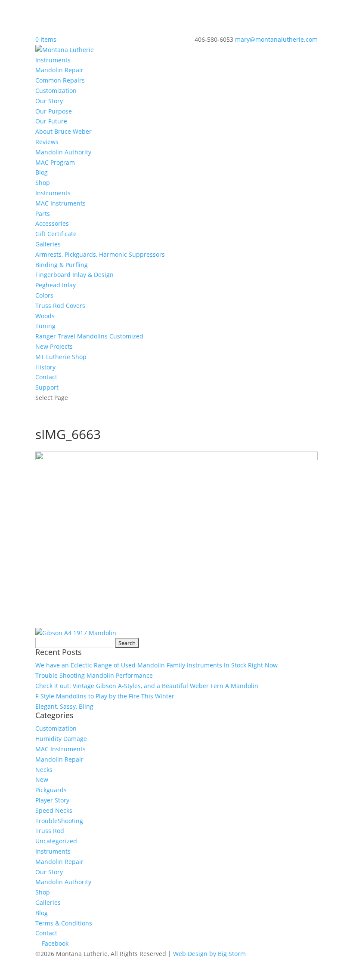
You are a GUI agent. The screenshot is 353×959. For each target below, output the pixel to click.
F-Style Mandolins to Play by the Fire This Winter (104, 696)
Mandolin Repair (59, 70)
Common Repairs (60, 80)
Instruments (53, 60)
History (45, 367)
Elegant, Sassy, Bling (64, 706)
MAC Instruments (60, 203)
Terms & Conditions (63, 923)
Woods (45, 316)
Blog (41, 172)
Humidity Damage (61, 739)
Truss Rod (49, 831)
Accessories (52, 223)
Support (47, 387)
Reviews (47, 142)
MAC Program (55, 162)
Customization (56, 90)
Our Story (49, 101)
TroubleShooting (59, 821)
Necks (44, 769)
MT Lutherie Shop (61, 357)
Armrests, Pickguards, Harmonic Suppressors (100, 254)
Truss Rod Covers (60, 305)
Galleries (48, 244)
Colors (44, 295)
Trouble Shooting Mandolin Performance (94, 675)
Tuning (45, 326)
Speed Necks (53, 810)
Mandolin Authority (63, 152)
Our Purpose (53, 111)
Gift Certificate (56, 234)
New (41, 779)
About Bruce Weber (63, 131)
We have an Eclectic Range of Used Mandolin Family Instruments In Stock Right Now (156, 665)
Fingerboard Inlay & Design (74, 274)
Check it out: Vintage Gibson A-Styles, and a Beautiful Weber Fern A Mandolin (146, 686)
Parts (42, 213)
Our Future (51, 121)
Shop (42, 182)
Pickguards (51, 790)
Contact (46, 377)
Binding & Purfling (61, 265)
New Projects (54, 346)
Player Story (52, 800)
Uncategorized (56, 841)
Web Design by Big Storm (209, 954)
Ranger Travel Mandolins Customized (89, 336)
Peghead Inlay (55, 285)
